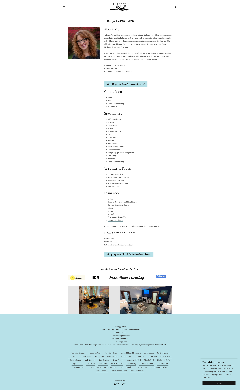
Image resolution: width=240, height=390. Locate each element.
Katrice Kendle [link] (101, 371)
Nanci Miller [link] (126, 356)
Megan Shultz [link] (77, 364)
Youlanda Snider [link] (126, 367)
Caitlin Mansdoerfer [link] (119, 371)
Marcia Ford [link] (149, 360)
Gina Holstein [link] (103, 360)
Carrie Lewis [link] (103, 364)
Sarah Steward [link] (166, 356)
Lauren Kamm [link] (75, 360)
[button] (64, 7)
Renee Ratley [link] (131, 364)
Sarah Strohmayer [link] (137, 371)
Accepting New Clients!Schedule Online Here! (128, 254)
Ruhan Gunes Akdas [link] (158, 367)
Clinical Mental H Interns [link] (131, 353)
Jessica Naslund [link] (163, 353)
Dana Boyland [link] (112, 356)
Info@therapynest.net (121, 336)
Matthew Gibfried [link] (134, 360)
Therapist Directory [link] (78, 353)
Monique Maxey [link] (80, 367)
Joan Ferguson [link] (162, 364)
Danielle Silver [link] (85, 356)
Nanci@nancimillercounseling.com (119, 71)
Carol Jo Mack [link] (95, 367)
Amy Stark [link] (72, 356)
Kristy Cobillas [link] (117, 364)
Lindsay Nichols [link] (163, 360)
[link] (120, 7)
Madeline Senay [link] (111, 353)
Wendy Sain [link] (99, 356)
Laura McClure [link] (96, 353)
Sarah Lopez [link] (149, 353)
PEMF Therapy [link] (142, 367)
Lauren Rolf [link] (152, 356)
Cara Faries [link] (90, 364)
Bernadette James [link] (146, 364)
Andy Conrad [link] (90, 360)
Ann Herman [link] (139, 356)
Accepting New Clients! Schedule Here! (125, 84)
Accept (219, 383)
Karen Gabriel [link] (118, 360)
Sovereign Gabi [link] (110, 367)
